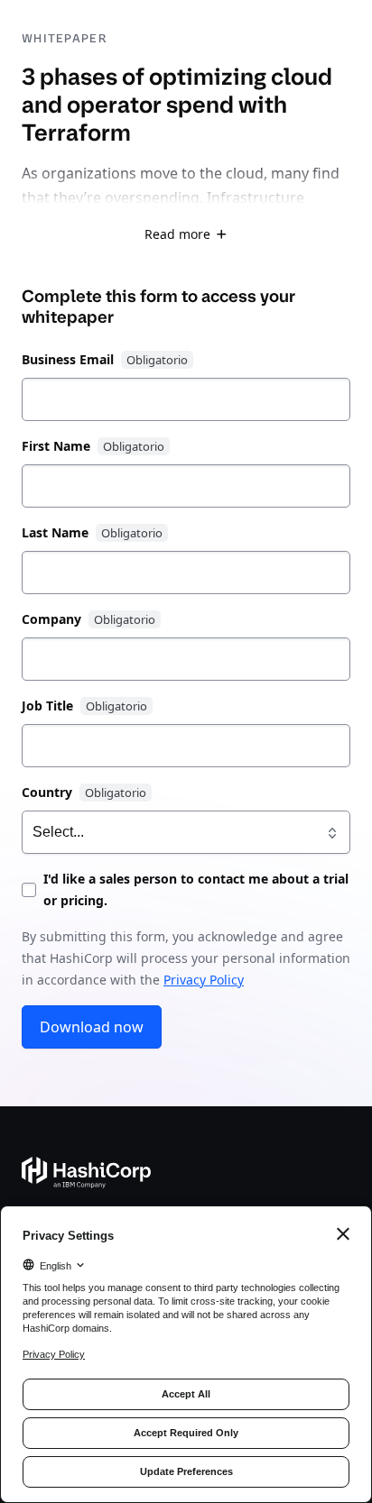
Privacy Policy (203, 979)
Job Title (47, 705)
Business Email (68, 359)
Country (47, 792)
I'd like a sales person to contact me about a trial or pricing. (196, 889)
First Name (56, 445)
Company (51, 619)
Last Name (55, 532)
